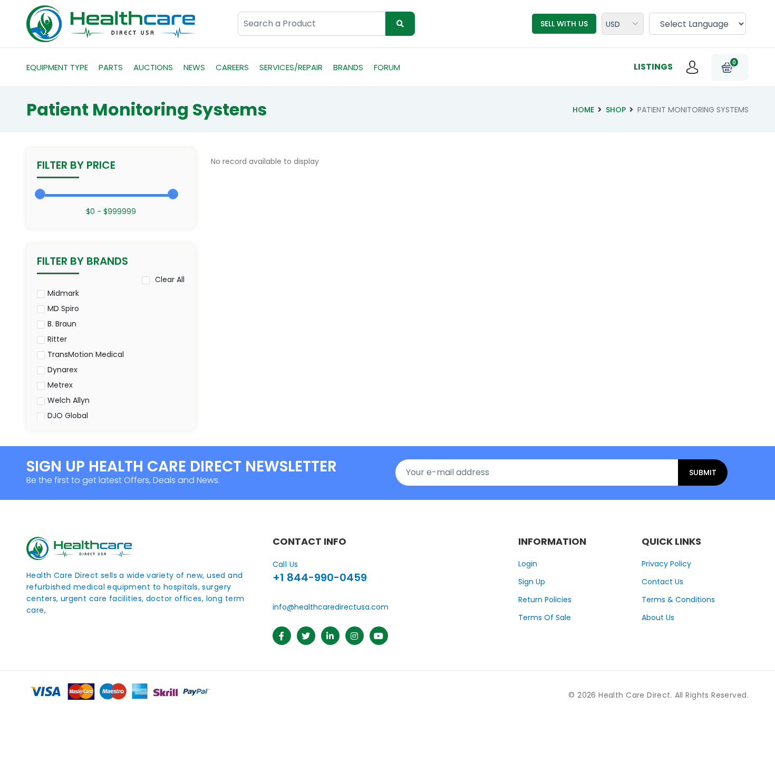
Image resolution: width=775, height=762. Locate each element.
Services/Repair (291, 67)
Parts (111, 67)
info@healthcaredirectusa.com (331, 607)
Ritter (57, 339)
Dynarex (62, 369)
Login (527, 563)
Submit (702, 472)
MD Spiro (63, 308)
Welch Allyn (68, 400)
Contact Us (662, 581)
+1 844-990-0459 (320, 577)
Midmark (63, 293)
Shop (616, 109)
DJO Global (67, 415)
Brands (348, 67)
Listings (653, 67)
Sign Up (531, 581)
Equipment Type (57, 67)
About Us (658, 617)
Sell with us (564, 23)
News (194, 67)
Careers (232, 67)
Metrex (60, 385)
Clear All (170, 279)
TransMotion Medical (85, 354)
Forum (387, 67)
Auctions (153, 67)
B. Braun (61, 324)
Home (583, 109)
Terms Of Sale (544, 617)
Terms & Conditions (678, 599)
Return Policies (544, 599)
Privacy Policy (666, 563)
